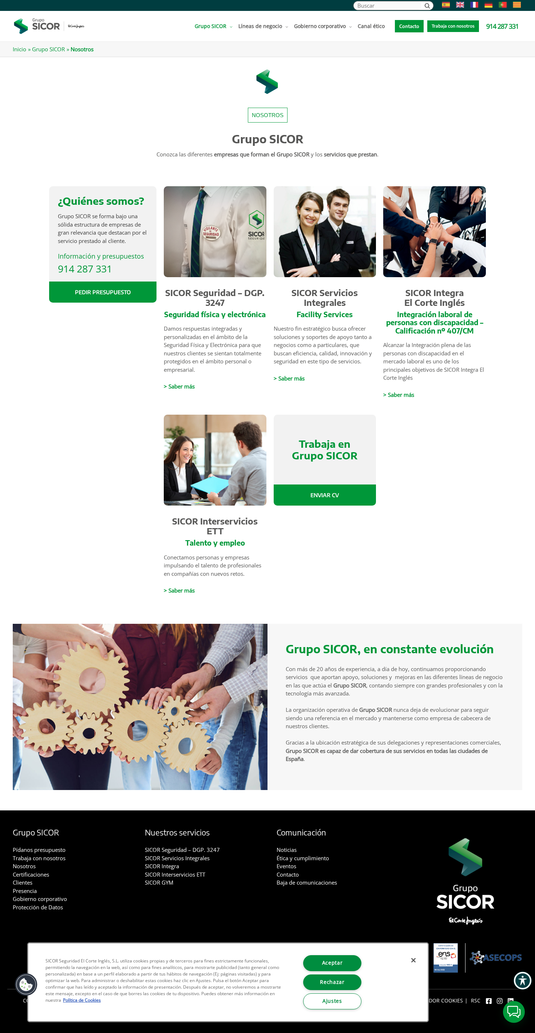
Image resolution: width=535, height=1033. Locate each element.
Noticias (287, 849)
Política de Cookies (82, 1000)
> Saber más (179, 386)
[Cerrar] (413, 960)
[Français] (472, 5)
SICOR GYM (159, 882)
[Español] (444, 5)
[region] (228, 982)
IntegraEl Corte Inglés (434, 298)
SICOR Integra (162, 866)
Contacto (288, 874)
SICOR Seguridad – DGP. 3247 (215, 298)
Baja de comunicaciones (307, 882)
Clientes (22, 882)
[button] (229, 26)
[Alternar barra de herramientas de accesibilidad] (522, 980)
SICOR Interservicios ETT (215, 526)
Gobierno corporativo (40, 898)
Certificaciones (31, 874)
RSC (475, 1000)
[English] (458, 5)
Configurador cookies (431, 1000)
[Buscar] (427, 5)
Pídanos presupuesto (39, 849)
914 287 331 (85, 268)
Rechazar (332, 982)
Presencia (25, 890)
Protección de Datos (38, 907)
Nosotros (24, 866)
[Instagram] (499, 1001)
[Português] (501, 5)
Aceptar (332, 963)
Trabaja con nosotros (39, 858)
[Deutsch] (486, 5)
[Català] (515, 5)
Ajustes (332, 1001)
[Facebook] (489, 1001)
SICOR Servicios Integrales (325, 298)
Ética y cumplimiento (303, 858)
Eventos (286, 866)
